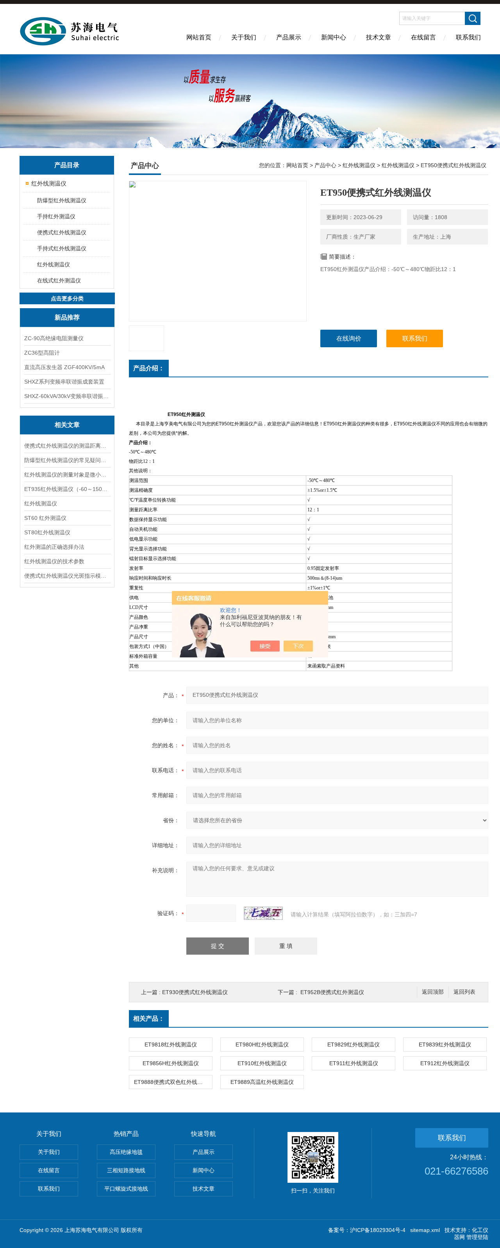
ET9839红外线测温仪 (445, 1044)
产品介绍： (148, 368)
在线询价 (348, 338)
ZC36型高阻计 (42, 353)
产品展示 (288, 37)
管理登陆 (477, 1237)
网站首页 (198, 37)
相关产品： (148, 1018)
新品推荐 (67, 317)
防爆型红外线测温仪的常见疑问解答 (67, 460)
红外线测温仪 (48, 183)
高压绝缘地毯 (126, 1152)
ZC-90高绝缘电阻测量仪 (54, 338)
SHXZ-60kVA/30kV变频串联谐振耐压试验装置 (67, 396)
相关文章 (67, 424)
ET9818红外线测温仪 (171, 1044)
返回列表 (464, 992)
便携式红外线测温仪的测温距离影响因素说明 (67, 446)
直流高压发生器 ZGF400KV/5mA (64, 367)
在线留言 (423, 37)
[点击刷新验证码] (263, 913)
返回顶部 (433, 992)
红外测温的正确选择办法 (54, 547)
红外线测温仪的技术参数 (54, 561)
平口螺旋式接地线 (126, 1189)
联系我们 (468, 37)
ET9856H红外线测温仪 (171, 1063)
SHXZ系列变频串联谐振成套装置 (64, 382)
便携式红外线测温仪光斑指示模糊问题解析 (67, 576)
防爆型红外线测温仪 (61, 200)
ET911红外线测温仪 (353, 1063)
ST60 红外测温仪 (45, 518)
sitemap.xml (425, 1230)
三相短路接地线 (126, 1170)
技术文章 (378, 37)
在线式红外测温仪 (59, 280)
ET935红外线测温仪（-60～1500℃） (67, 489)
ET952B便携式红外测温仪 (332, 992)
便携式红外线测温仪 (61, 232)
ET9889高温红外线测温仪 (262, 1082)
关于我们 (243, 37)
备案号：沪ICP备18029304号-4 (366, 1230)
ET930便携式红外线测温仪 (195, 992)
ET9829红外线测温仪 (353, 1044)
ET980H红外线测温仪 (262, 1044)
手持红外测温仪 (56, 216)
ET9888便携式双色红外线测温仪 (173, 1082)
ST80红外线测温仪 (47, 532)
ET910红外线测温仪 (262, 1063)
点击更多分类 (67, 298)
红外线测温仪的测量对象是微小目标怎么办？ (67, 474)
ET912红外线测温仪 (445, 1063)
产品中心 (325, 165)
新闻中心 (333, 37)
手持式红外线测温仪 (61, 248)
